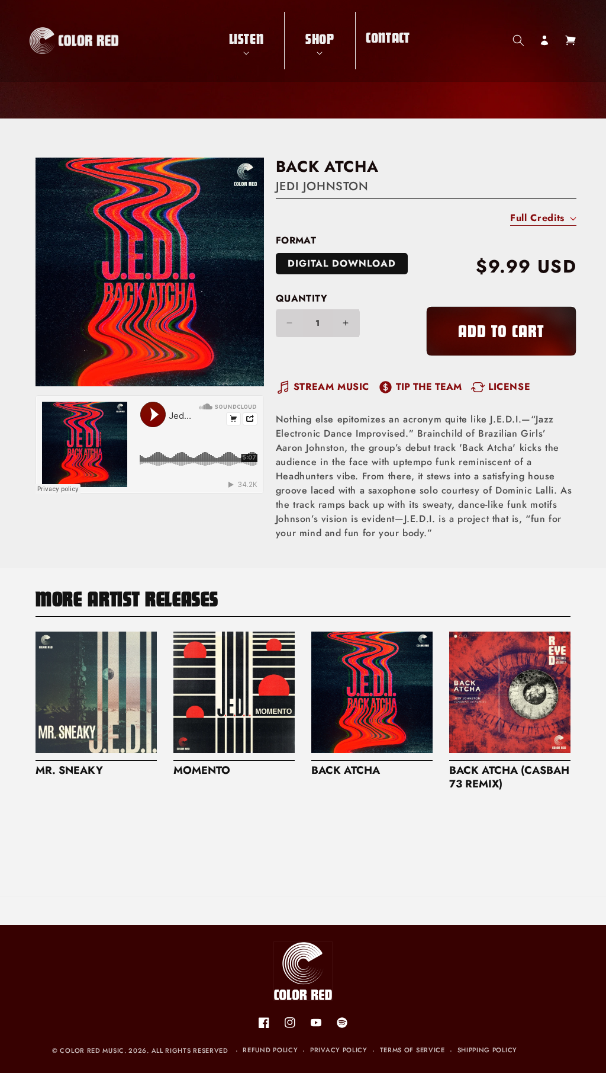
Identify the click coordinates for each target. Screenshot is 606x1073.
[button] (246, 40)
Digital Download (342, 263)
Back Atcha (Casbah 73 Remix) (509, 777)
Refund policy (270, 1050)
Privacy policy (339, 1050)
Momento (201, 770)
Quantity (301, 298)
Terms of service (412, 1050)
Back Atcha (345, 770)
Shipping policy (487, 1050)
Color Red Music (92, 1050)
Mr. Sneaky (69, 770)
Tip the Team (429, 386)
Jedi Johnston (322, 186)
